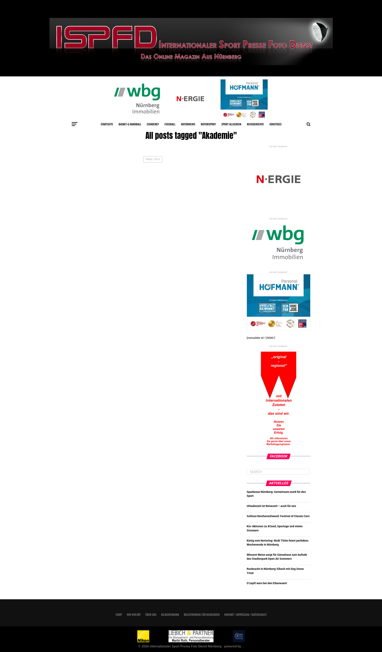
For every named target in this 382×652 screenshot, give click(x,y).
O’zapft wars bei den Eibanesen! (267, 583)
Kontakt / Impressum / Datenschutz (245, 614)
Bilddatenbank (170, 614)
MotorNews (188, 124)
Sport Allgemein (231, 124)
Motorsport (208, 124)
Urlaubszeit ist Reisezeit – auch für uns (271, 506)
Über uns (150, 614)
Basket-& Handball (130, 124)
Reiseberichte (255, 124)
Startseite (107, 124)
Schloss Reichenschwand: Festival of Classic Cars (278, 516)
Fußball (170, 124)
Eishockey (153, 124)
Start (119, 614)
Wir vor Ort (134, 614)
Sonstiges (275, 124)
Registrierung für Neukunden (202, 614)
